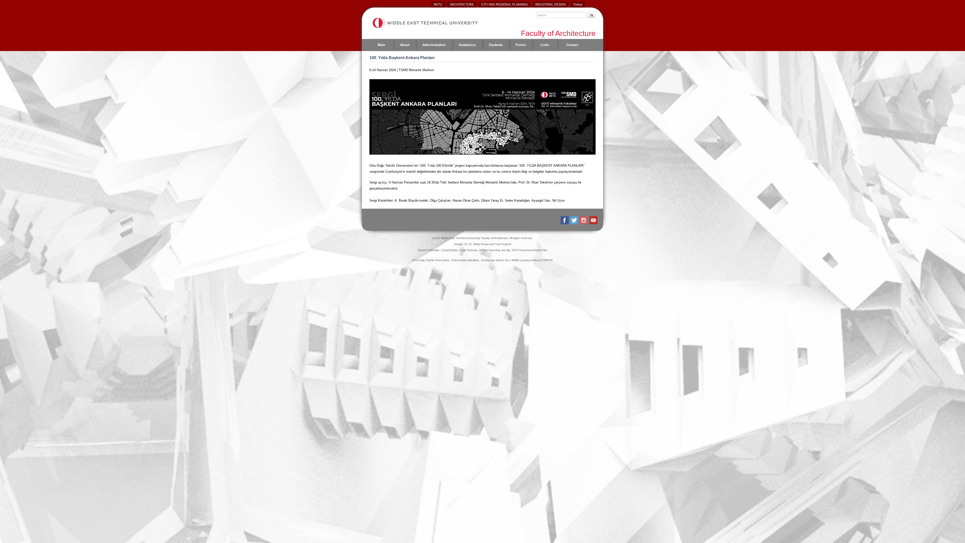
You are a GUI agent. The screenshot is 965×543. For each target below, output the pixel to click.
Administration (434, 45)
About (404, 45)
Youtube (593, 220)
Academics (467, 45)
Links (545, 45)
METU (438, 4)
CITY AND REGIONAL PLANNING (504, 4)
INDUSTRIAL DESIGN (550, 4)
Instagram (584, 220)
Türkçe (578, 4)
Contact (572, 45)
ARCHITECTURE (462, 4)
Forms (521, 45)
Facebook (565, 220)
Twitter (574, 220)
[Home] (425, 23)
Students (496, 45)
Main (381, 45)
